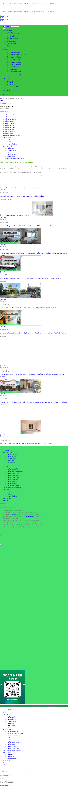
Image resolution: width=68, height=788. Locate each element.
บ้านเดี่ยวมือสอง (12, 36)
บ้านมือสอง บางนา (13, 67)
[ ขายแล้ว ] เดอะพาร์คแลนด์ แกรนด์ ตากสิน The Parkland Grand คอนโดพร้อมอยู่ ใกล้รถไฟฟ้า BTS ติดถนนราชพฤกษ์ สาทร (33, 253)
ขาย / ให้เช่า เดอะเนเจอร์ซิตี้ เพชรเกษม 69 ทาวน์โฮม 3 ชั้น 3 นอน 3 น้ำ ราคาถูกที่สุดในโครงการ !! (26, 443)
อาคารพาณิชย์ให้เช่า (13, 87)
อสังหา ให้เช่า (7, 79)
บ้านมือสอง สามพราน (14, 62)
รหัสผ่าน (2, 779)
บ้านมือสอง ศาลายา (13, 59)
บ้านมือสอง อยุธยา (13, 69)
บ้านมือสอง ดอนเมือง (13, 52)
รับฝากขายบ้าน (7, 26)
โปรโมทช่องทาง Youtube (32, 516)
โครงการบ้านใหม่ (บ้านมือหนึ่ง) (12, 75)
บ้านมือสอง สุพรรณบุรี (14, 72)
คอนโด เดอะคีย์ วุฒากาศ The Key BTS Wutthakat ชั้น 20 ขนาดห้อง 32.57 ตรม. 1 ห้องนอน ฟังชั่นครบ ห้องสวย (30, 226)
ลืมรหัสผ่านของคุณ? (5, 785)
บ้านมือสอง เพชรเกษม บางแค (16, 55)
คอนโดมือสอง (11, 41)
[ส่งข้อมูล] (4, 711)
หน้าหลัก (2, 98)
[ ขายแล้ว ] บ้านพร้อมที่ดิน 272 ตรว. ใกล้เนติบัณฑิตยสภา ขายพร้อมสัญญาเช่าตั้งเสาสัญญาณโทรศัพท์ (28, 308)
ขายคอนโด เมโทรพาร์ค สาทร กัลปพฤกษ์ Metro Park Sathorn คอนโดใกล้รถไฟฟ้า (22, 196)
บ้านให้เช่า (10, 82)
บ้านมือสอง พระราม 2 (14, 64)
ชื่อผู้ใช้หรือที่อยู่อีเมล (6, 775)
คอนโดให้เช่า (11, 84)
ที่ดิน (8, 46)
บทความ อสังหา (7, 90)
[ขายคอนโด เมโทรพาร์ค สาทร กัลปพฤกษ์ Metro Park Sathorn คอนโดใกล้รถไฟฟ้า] (30, 188)
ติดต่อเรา (5, 94)
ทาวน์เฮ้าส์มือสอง (12, 39)
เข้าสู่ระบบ (10, 782)
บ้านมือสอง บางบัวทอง (14, 57)
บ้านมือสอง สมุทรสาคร (9, 127)
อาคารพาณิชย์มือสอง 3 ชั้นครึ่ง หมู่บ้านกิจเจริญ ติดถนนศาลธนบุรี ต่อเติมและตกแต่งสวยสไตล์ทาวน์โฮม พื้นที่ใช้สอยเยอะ (33, 333)
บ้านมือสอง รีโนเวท (13, 34)
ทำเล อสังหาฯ (7, 49)
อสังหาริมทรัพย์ (7, 30)
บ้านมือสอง (15, 514)
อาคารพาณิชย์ (11, 43)
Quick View (3, 189)
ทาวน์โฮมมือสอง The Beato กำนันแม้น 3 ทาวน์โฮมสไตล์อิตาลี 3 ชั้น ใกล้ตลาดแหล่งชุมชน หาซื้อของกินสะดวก (30, 278)
